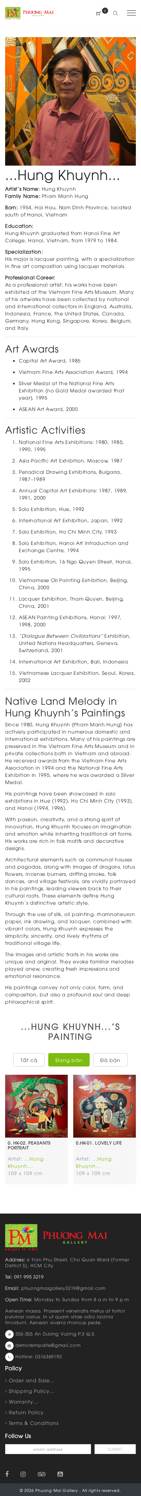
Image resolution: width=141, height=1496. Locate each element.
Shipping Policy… (32, 1390)
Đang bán (68, 1060)
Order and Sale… (32, 1380)
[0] (98, 13)
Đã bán (110, 1060)
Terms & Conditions (34, 1422)
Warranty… (23, 1401)
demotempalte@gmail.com (47, 1345)
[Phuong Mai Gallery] (29, 12)
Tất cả (29, 1060)
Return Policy (26, 1412)
